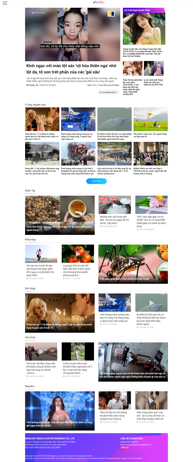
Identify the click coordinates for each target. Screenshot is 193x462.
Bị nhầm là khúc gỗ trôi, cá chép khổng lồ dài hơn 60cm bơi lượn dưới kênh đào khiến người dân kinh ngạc (114, 136)
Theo (107, 92)
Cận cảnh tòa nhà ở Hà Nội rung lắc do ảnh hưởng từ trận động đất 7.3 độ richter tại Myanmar (114, 171)
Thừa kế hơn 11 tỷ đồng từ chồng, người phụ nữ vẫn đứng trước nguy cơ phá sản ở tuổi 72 (41, 136)
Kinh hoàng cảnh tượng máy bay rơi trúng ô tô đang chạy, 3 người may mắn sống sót (76, 136)
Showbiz (29, 386)
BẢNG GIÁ (124, 447)
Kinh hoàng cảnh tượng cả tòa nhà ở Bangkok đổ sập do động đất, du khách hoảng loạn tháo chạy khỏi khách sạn (78, 171)
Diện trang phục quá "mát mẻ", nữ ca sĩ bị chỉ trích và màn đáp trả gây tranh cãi (150, 415)
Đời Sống (30, 85)
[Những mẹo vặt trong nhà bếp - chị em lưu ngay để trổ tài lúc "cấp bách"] (115, 205)
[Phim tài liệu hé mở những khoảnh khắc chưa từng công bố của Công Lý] (115, 400)
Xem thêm (96, 181)
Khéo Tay (30, 190)
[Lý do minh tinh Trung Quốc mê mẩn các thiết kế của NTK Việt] (154, 68)
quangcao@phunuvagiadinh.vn (138, 445)
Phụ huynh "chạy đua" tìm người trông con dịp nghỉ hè (150, 135)
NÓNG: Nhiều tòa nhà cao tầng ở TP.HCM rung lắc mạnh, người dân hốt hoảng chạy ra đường (150, 171)
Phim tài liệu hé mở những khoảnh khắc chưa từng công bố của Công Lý (113, 415)
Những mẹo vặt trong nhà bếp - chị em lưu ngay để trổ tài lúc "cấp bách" (114, 220)
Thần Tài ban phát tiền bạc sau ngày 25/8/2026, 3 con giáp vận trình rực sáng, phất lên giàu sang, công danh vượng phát (132, 87)
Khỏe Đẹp (30, 239)
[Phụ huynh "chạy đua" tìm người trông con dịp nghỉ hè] (151, 119)
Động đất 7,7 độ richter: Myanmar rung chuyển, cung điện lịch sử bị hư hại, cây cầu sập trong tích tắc (42, 171)
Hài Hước (30, 337)
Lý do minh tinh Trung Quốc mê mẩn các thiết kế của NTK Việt (153, 82)
